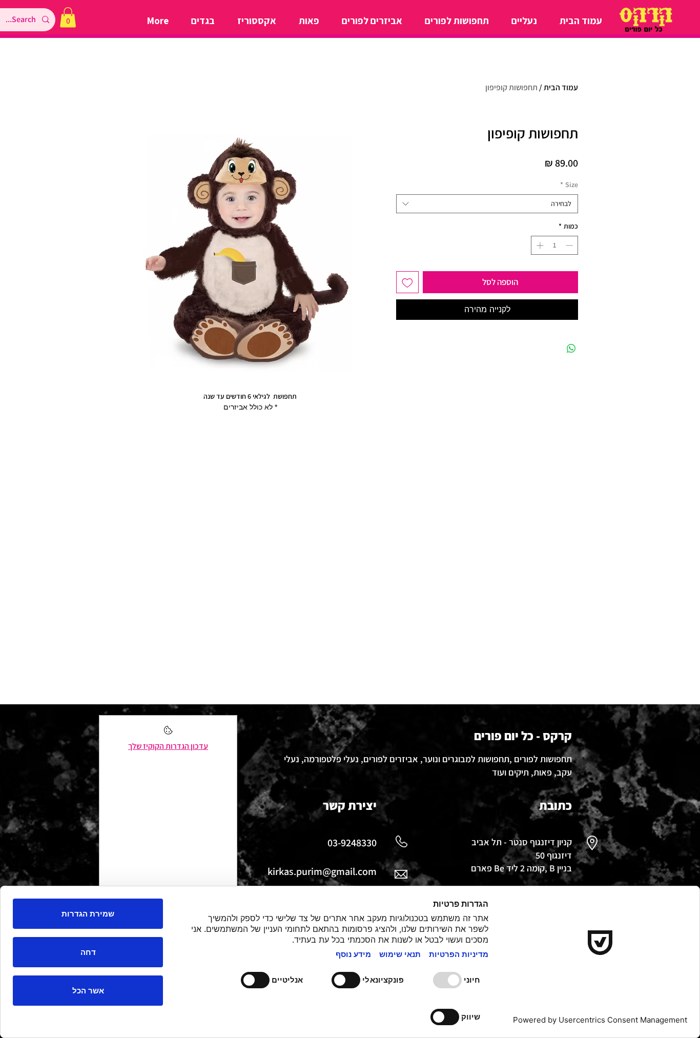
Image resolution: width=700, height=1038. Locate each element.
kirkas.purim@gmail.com (322, 871)
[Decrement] (570, 245)
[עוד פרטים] (168, 733)
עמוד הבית (561, 87)
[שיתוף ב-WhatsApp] (571, 348)
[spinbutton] (554, 245)
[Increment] (538, 245)
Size (569, 184)
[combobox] (487, 204)
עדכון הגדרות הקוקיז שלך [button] (168, 746)
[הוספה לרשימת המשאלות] (407, 282)
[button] (67, 17)
